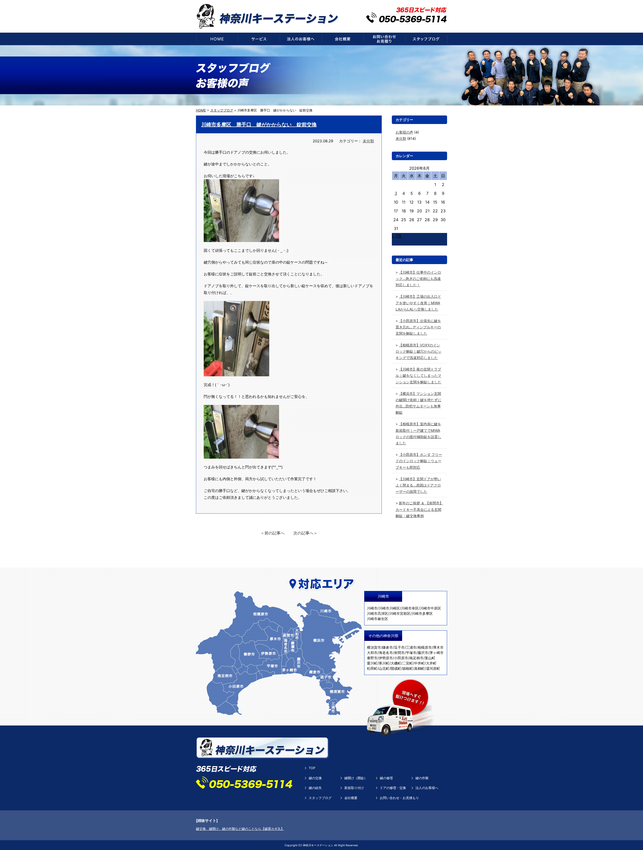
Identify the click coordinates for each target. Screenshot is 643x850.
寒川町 (384, 663)
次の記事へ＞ (305, 532)
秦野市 (372, 658)
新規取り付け (354, 788)
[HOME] (217, 39)
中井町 (419, 663)
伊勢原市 (386, 658)
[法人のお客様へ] (301, 39)
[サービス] (259, 39)
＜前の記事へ (272, 532)
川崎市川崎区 (389, 608)
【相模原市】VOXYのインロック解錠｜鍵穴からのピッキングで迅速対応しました (418, 351)
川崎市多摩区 (422, 613)
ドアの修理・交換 (393, 788)
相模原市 (425, 647)
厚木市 (438, 647)
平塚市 (411, 652)
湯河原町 (433, 668)
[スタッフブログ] (426, 39)
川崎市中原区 (430, 608)
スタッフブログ (320, 798)
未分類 (368, 141)
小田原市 (401, 658)
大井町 (431, 663)
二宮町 (407, 663)
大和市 (372, 652)
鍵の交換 (315, 778)
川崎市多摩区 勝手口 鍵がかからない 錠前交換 (259, 125)
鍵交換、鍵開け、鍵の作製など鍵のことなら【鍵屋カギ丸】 (240, 829)
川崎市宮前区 (399, 613)
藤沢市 (423, 652)
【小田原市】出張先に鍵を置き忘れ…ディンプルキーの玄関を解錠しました (418, 327)
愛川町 (372, 663)
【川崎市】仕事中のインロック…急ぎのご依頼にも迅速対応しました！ (418, 278)
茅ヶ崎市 (437, 652)
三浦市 (411, 647)
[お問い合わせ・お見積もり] (384, 39)
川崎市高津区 (377, 613)
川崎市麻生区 (377, 619)
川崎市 (372, 608)
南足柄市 (416, 658)
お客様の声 (404, 132)
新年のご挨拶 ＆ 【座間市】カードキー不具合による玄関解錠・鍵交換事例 (419, 509)
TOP (312, 768)
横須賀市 (374, 647)
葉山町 (430, 658)
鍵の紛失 (315, 788)
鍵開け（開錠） (355, 778)
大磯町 (396, 663)
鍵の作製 (421, 778)
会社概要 (350, 798)
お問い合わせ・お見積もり (399, 798)
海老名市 (386, 652)
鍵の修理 (386, 778)
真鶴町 (419, 668)
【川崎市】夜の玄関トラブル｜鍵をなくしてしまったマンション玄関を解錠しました (418, 375)
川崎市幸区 (410, 608)
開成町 (396, 668)
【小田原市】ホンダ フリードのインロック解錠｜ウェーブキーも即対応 (419, 460)
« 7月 (397, 235)
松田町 (372, 668)
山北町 (384, 668)
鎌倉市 (387, 647)
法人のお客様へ (426, 788)
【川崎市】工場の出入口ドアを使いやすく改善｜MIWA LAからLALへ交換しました (418, 302)
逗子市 (399, 647)
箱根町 (407, 668)
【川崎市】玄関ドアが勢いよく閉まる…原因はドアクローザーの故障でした (418, 485)
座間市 (399, 652)
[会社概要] (342, 39)
